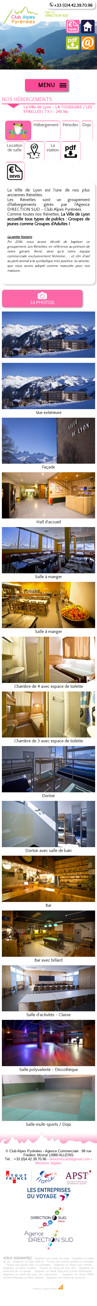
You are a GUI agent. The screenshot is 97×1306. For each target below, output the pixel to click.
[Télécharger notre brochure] (72, 48)
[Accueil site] (88, 31)
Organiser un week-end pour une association (30, 1274)
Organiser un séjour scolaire (19, 1268)
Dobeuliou (37, 1289)
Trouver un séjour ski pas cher (57, 1268)
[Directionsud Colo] (48, 1227)
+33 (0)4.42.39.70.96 (73, 5)
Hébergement (45, 124)
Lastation (53, 147)
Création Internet (50, 1289)
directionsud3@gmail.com (70, 1159)
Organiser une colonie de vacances (65, 1277)
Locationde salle (14, 147)
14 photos (42, 302)
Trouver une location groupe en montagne (70, 1261)
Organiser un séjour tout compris (73, 1264)
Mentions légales (48, 1163)
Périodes (70, 124)
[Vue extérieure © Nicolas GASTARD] (48, 360)
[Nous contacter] (88, 48)
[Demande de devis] (72, 31)
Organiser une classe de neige (51, 1258)
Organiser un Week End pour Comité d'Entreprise (63, 1271)
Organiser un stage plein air (28, 1261)
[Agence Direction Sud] (48, 1249)
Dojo (86, 124)
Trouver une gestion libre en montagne (28, 1264)
